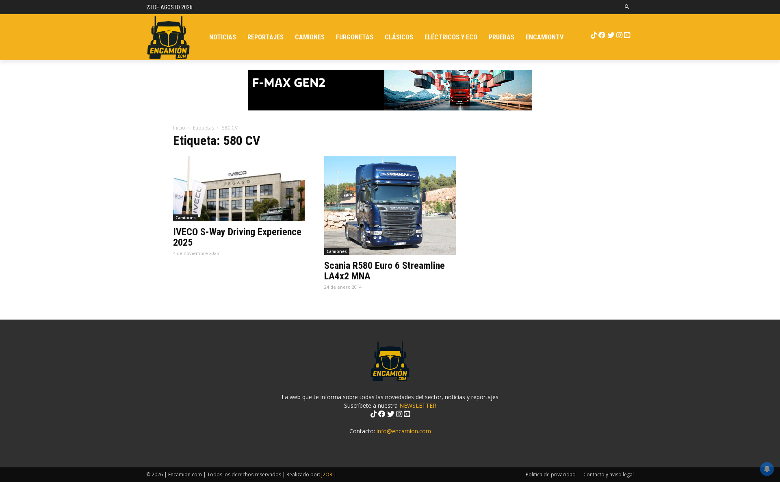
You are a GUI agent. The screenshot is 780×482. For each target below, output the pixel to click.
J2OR (326, 474)
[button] (627, 7)
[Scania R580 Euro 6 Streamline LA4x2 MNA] (390, 205)
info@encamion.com (404, 431)
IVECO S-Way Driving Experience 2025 (237, 237)
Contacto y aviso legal (608, 474)
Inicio (179, 127)
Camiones (186, 217)
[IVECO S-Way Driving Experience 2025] (239, 188)
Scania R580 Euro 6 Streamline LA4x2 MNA (384, 271)
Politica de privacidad (551, 474)
